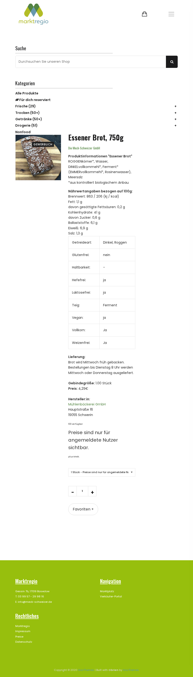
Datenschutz (23, 642)
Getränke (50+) (28, 119)
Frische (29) (25, 106)
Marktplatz (107, 591)
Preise (19, 636)
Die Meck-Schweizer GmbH (84, 148)
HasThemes (86, 670)
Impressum (22, 631)
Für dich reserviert (35, 99)
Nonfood (23, 132)
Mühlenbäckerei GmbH (87, 404)
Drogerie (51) (26, 125)
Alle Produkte (26, 93)
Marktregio (22, 626)
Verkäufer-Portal (111, 596)
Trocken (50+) (27, 112)
